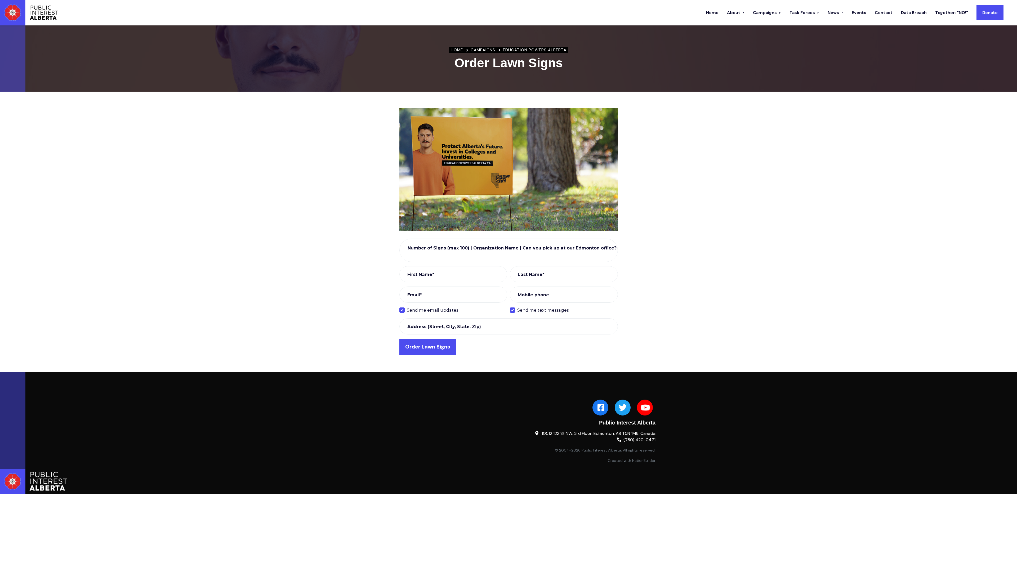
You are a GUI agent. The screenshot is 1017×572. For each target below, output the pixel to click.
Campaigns (765, 12)
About (734, 12)
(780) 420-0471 (639, 440)
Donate (990, 12)
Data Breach (914, 12)
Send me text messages (543, 310)
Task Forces (802, 12)
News (834, 12)
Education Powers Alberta (535, 50)
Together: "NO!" (951, 12)
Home (712, 12)
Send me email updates (432, 310)
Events (859, 12)
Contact (884, 12)
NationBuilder (643, 460)
